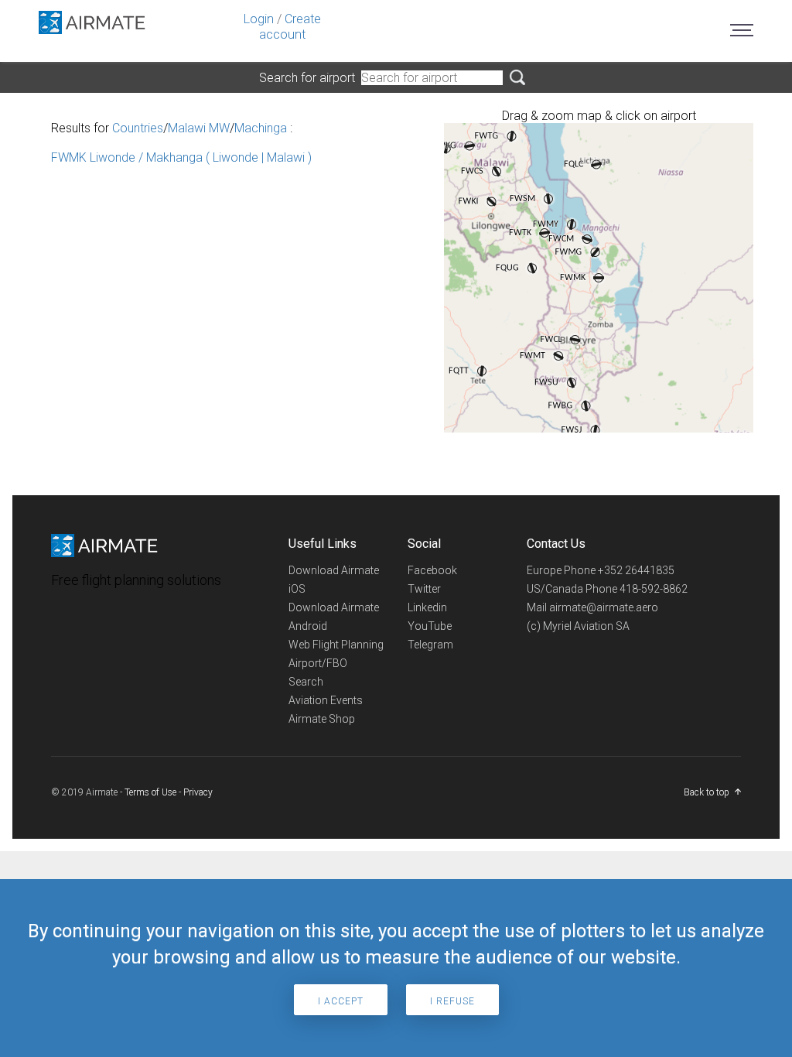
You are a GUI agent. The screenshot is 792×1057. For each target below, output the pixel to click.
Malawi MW (199, 128)
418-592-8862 (654, 589)
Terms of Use (150, 792)
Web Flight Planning (336, 644)
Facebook (432, 570)
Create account (290, 27)
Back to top (706, 792)
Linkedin (427, 607)
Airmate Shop (321, 719)
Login (259, 19)
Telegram (430, 644)
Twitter (424, 589)
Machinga (260, 128)
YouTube (430, 626)
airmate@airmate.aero (603, 607)
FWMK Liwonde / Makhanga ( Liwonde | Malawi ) (181, 157)
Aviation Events (325, 700)
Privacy (198, 792)
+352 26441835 (636, 570)
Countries (137, 128)
